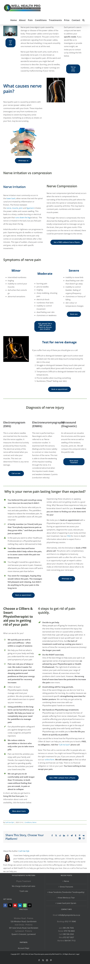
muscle (15, 208)
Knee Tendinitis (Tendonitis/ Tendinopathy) (66, 892)
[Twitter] (10, 905)
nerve (8, 208)
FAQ (68, 536)
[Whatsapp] (25, 905)
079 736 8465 (69, 931)
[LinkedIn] (20, 905)
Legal (77, 954)
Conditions (28, 822)
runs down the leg (22, 217)
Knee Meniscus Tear (66, 897)
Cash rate (24, 891)
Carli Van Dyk (9, 822)
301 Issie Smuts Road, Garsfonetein (23, 928)
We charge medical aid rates (23, 886)
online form (49, 759)
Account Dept (23, 948)
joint (21, 208)
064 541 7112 (70, 940)
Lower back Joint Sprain (66, 903)
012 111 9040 (70, 921)
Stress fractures (66, 886)
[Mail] (30, 905)
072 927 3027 (68, 937)
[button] (83, 20)
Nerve (34, 822)
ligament (30, 208)
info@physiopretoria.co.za (69, 915)
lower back (10, 198)
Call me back (64, 744)
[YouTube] (15, 905)
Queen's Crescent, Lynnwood (24, 934)
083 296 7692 (68, 928)
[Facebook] (5, 905)
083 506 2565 (68, 934)
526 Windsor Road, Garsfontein (24, 921)
